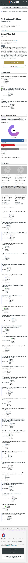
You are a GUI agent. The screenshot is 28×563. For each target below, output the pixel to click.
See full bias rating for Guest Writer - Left (8, 42)
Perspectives (24, 7)
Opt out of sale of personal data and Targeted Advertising (13, 557)
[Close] (24, 532)
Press (11, 528)
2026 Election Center (7, 7)
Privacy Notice (7, 530)
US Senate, (4, 25)
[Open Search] (26, 2)
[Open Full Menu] (2, 2)
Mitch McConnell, (13, 25)
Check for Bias (13, 66)
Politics (18, 25)
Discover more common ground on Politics (10, 157)
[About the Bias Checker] (25, 65)
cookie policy (15, 545)
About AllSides (6, 528)
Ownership (16, 528)
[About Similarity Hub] (26, 115)
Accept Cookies (12, 549)
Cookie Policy (13, 530)
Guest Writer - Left (4, 28)
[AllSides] (14, 1)
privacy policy (10, 545)
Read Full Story (14, 62)
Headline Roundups (17, 7)
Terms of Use (22, 528)
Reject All (13, 552)
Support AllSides (20, 530)
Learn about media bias (5, 43)
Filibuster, (8, 25)
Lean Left (15, 40)
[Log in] (23, 2)
